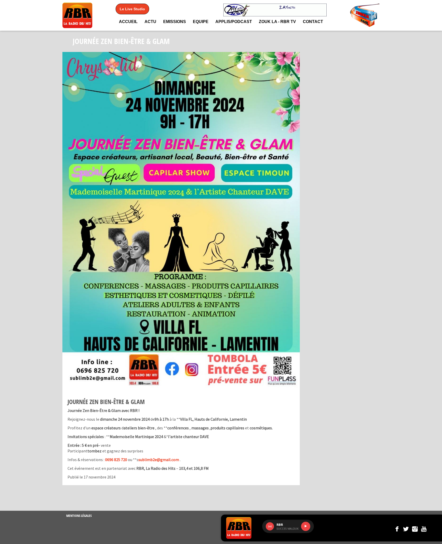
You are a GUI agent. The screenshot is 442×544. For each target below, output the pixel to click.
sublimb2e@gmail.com (158, 459)
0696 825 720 (116, 459)
